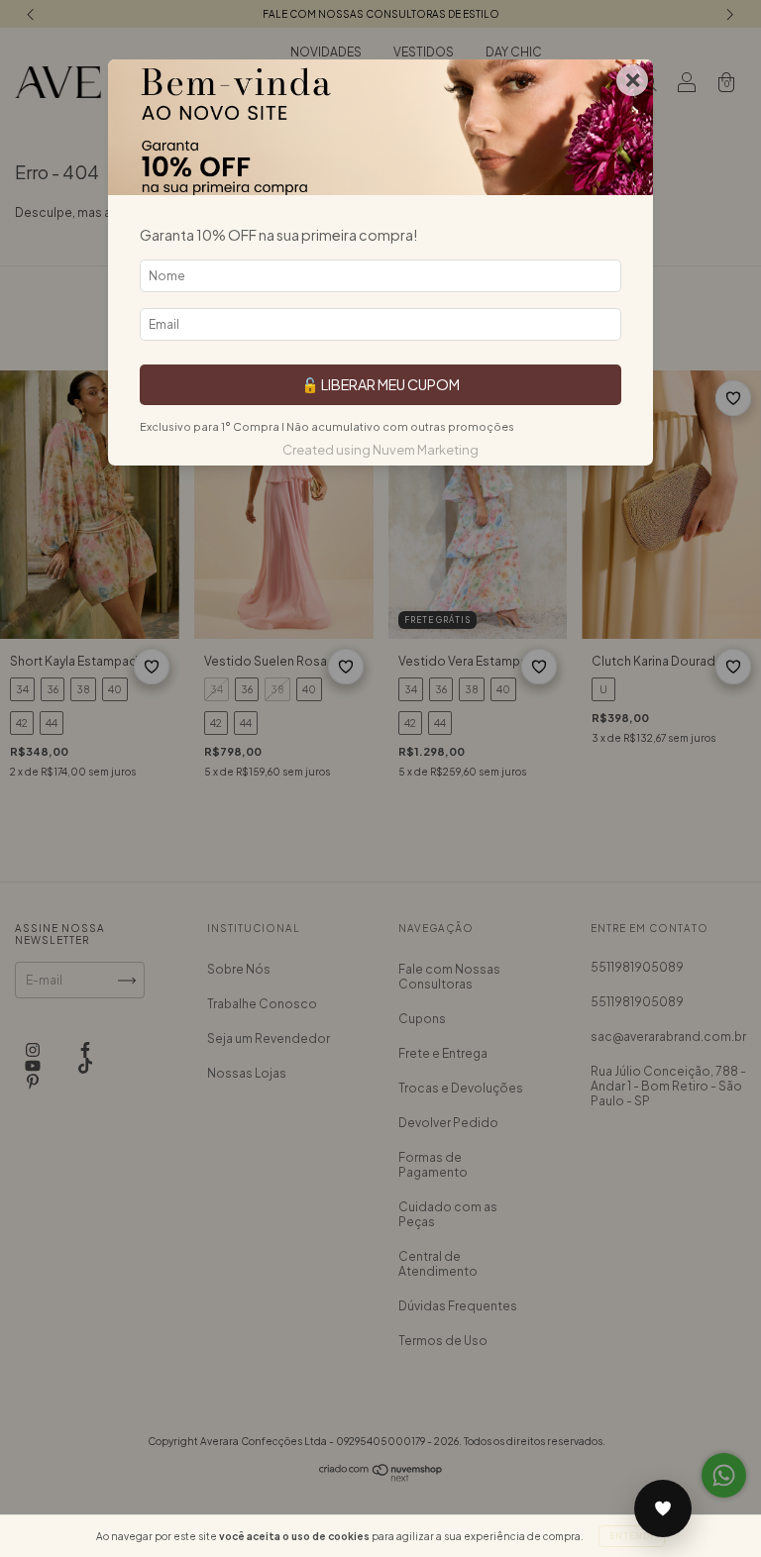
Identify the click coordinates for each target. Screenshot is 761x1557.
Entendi (631, 1536)
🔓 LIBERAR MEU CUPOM (380, 384)
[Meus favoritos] (663, 1508)
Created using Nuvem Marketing (380, 450)
